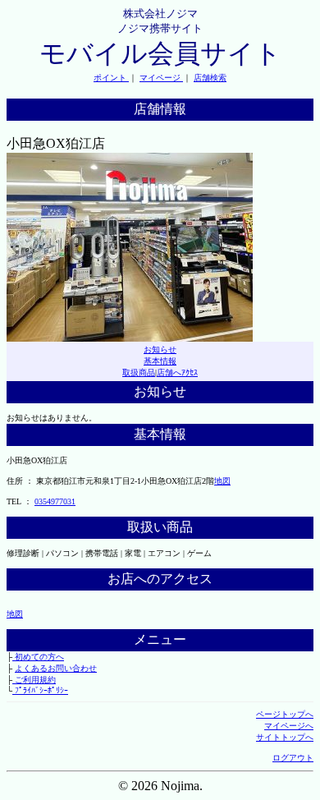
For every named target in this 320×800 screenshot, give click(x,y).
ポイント (111, 77)
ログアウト (292, 757)
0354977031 (54, 501)
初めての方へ (38, 656)
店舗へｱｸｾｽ (177, 372)
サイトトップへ (284, 737)
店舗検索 (210, 77)
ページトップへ (284, 714)
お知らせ (160, 349)
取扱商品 (138, 372)
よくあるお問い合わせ (56, 668)
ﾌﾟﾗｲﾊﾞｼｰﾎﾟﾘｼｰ (40, 690)
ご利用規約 (34, 679)
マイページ (161, 77)
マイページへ (288, 725)
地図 (222, 480)
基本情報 (160, 361)
